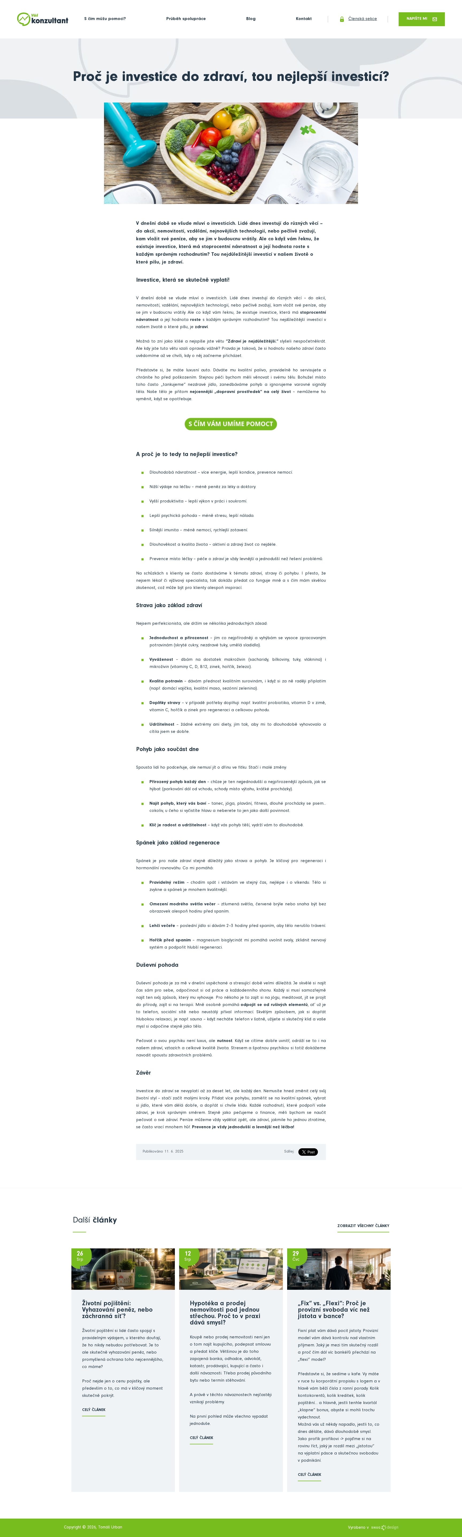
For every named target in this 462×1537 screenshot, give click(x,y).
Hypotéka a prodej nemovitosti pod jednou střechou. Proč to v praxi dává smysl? (225, 1314)
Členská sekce (362, 19)
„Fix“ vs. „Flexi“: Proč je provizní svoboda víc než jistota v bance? (333, 1310)
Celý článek (93, 1410)
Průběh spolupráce (186, 19)
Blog (251, 19)
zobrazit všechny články (363, 1226)
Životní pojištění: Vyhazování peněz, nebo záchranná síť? (117, 1310)
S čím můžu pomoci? (105, 19)
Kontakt (304, 19)
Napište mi (417, 19)
